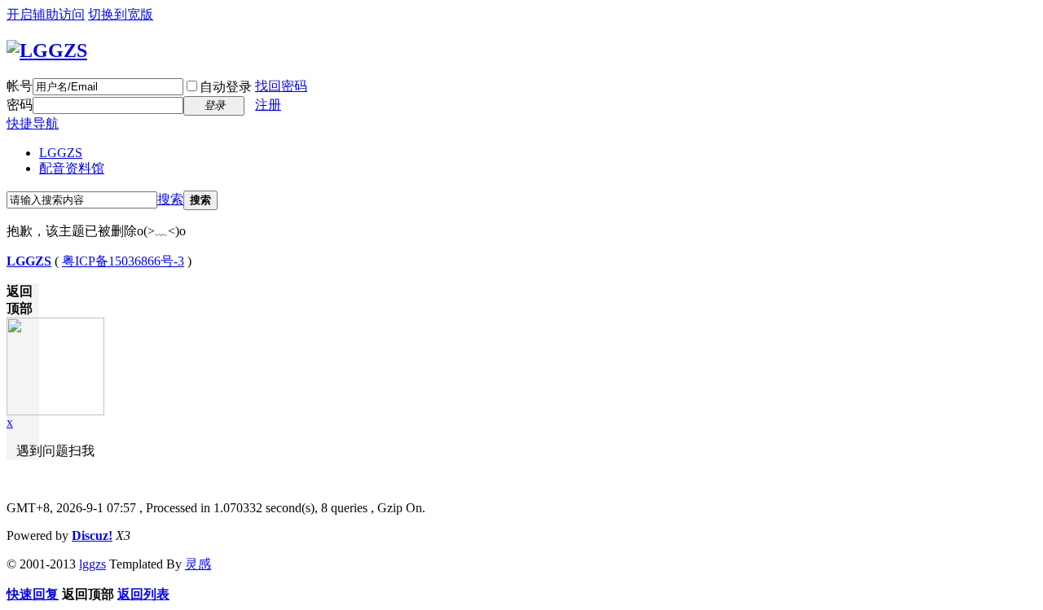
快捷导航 (33, 123)
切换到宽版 (120, 14)
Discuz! (92, 535)
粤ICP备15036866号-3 (123, 261)
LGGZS (60, 153)
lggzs (92, 564)
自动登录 (226, 87)
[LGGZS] (47, 50)
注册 (268, 105)
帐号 (20, 86)
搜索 (170, 199)
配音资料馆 (71, 168)
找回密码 (281, 86)
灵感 (198, 564)
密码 (20, 105)
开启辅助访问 (46, 14)
